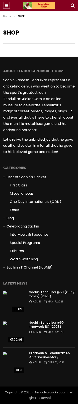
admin (37, 301)
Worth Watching (24, 259)
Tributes (17, 250)
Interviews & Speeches (29, 234)
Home (7, 16)
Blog (10, 218)
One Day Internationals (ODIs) (35, 201)
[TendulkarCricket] (39, 5)
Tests (14, 209)
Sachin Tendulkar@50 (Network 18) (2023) (46, 324)
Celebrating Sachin (22, 226)
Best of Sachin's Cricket (26, 177)
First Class (18, 185)
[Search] (72, 5)
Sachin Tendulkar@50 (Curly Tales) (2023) (51, 294)
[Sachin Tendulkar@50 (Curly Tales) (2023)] (14, 302)
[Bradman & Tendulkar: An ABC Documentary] (14, 363)
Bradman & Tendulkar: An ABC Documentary (49, 355)
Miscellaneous (22, 193)
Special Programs (25, 242)
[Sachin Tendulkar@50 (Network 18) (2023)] (14, 332)
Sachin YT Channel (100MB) (29, 267)
